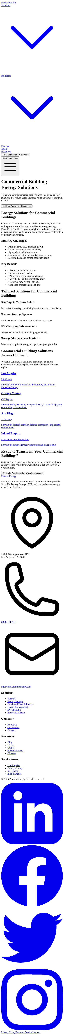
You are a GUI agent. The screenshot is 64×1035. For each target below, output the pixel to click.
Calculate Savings (34, 473)
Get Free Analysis (10, 206)
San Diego (12, 771)
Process (5, 146)
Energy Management (17, 707)
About (4, 149)
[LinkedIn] (32, 843)
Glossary (11, 753)
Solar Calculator (9, 155)
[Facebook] (32, 905)
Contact (11, 730)
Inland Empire (14, 773)
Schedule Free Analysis (13, 473)
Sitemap (36, 1032)
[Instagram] (32, 1029)
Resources (6, 151)
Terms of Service (24, 1032)
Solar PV (5, 68)
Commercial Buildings (12, 139)
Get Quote (24, 155)
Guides (10, 747)
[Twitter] (32, 967)
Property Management (20, 141)
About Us (12, 724)
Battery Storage (17, 68)
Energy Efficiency (36, 71)
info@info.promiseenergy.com (16, 686)
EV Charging (20, 71)
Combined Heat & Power (37, 68)
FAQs (10, 745)
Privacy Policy (8, 1032)
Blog (9, 742)
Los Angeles (13, 765)
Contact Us (26, 206)
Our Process (13, 727)
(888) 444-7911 (8, 622)
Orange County (15, 768)
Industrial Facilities (32, 139)
